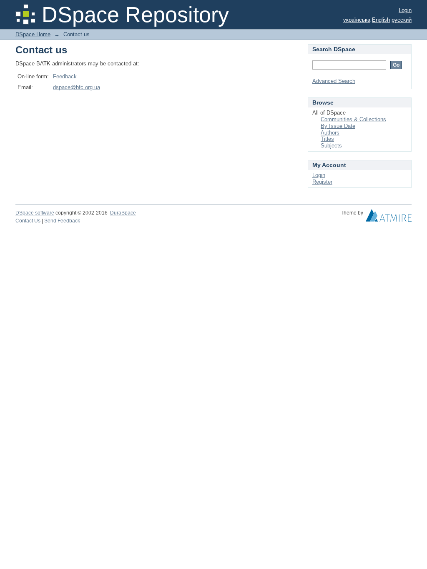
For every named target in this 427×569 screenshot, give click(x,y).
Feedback (65, 76)
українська (356, 20)
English (381, 20)
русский (402, 20)
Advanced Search (333, 81)
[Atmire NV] (389, 217)
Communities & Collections (353, 119)
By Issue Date (338, 126)
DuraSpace (123, 213)
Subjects (331, 145)
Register (322, 182)
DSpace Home (32, 34)
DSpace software (34, 213)
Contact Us (27, 221)
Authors (330, 133)
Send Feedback (62, 221)
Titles (327, 139)
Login (405, 10)
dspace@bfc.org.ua (76, 87)
